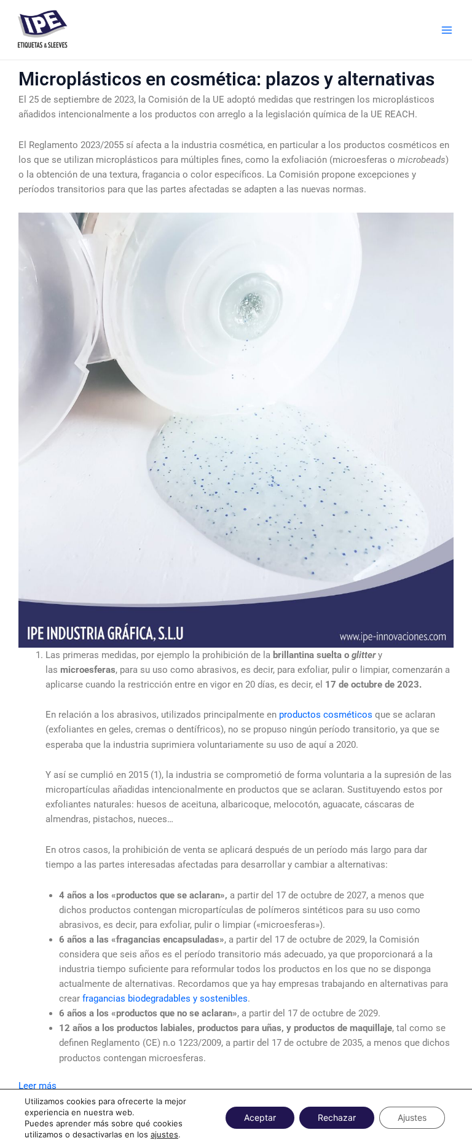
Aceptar (260, 1117)
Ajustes (412, 1117)
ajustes (164, 1134)
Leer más (37, 1085)
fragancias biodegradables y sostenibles (164, 998)
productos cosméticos (325, 714)
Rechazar (337, 1117)
